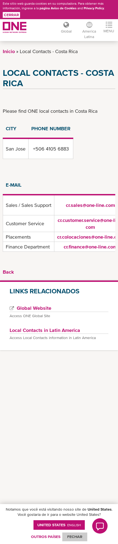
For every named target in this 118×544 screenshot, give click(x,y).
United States (59, 525)
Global (66, 31)
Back (8, 272)
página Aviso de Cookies (58, 8)
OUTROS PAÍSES (45, 536)
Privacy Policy (94, 8)
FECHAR (74, 536)
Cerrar (11, 15)
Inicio (9, 51)
